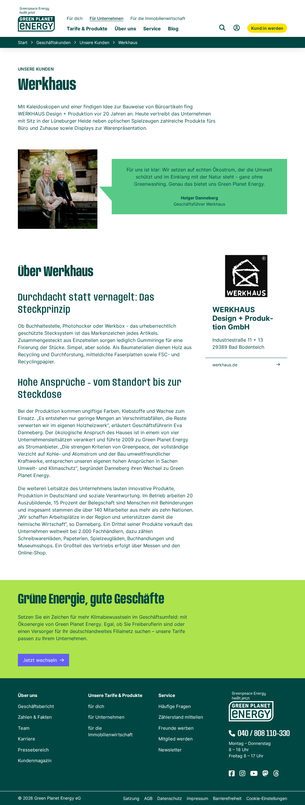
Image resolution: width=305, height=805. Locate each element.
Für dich (75, 18)
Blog (173, 29)
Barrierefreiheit (227, 798)
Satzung (131, 798)
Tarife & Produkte (87, 29)
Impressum (197, 798)
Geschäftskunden (53, 42)
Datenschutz (169, 798)
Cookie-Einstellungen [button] (266, 798)
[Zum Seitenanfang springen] (297, 773)
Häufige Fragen (174, 706)
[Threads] (276, 773)
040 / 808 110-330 (262, 733)
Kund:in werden (267, 28)
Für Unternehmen (106, 18)
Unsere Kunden (94, 42)
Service (152, 29)
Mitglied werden (175, 739)
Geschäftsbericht (36, 706)
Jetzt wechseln (40, 660)
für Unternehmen (106, 717)
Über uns (125, 29)
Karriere (26, 739)
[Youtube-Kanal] (254, 773)
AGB (148, 798)
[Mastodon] (265, 773)
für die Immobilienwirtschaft (110, 731)
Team (23, 728)
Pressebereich (33, 750)
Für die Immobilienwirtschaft (157, 18)
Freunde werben (176, 728)
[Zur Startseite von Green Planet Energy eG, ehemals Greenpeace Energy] (36, 24)
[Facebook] (231, 773)
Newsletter (170, 750)
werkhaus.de (224, 364)
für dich (96, 706)
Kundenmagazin (35, 760)
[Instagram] (242, 773)
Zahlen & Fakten (35, 717)
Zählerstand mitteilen (180, 717)
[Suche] (222, 28)
